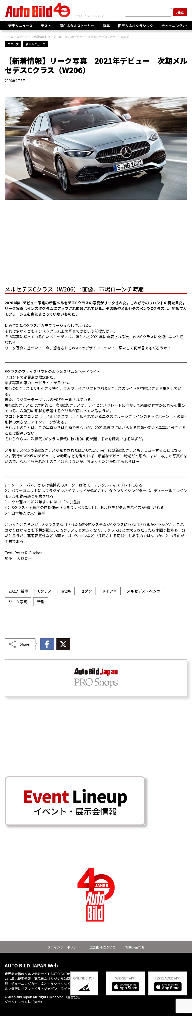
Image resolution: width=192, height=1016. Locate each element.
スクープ (12, 44)
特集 (106, 25)
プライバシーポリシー (63, 947)
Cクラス (45, 591)
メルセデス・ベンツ (143, 591)
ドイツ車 (109, 591)
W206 (66, 591)
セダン (86, 591)
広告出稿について (102, 947)
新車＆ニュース (20, 25)
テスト (46, 25)
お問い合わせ (135, 947)
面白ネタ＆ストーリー (77, 25)
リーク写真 (17, 601)
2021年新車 (18, 591)
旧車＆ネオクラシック (135, 25)
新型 (40, 601)
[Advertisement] (96, 244)
